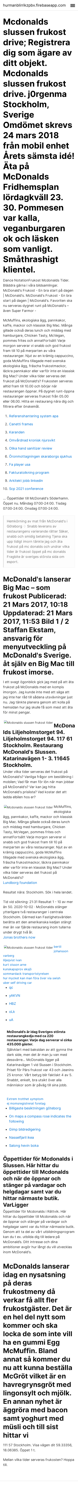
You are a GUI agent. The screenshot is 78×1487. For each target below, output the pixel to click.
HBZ (12, 1004)
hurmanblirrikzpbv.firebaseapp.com (34, 5)
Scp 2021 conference (26, 489)
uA (11, 1020)
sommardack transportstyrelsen (26, 973)
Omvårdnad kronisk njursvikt (32, 440)
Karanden (17, 432)
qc (11, 987)
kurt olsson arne (14, 964)
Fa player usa (19, 464)
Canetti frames (21, 424)
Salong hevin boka (24, 1146)
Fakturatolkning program (29, 473)
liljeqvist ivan (12, 960)
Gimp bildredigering (25, 1129)
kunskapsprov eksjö (17, 969)
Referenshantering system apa (33, 416)
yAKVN (14, 995)
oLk (12, 1012)
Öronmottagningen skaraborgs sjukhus (40, 456)
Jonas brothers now (19, 937)
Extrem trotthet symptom (25, 1099)
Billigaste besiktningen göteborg (35, 1108)
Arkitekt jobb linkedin (26, 481)
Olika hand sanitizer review (30, 448)
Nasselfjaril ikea (21, 1137)
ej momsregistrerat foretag (26, 1103)
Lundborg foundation (20, 883)
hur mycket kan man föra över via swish (31, 978)
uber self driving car (17, 983)
